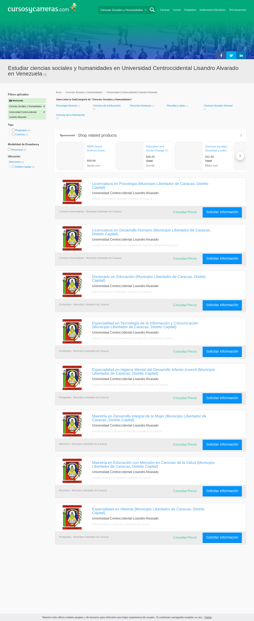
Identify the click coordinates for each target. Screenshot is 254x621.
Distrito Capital (23, 166)
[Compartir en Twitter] (231, 55)
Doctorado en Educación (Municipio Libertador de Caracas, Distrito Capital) (149, 278)
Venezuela (15, 162)
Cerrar (208, 617)
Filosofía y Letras (176, 105)
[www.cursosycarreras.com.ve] (42, 9)
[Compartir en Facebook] (221, 55)
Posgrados (190, 10)
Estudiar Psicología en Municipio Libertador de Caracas (122, 198)
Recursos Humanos (141, 105)
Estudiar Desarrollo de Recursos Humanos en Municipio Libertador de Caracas (135, 245)
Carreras (164, 10)
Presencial (17, 149)
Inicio (59, 92)
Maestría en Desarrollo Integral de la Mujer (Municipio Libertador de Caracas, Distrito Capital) (149, 418)
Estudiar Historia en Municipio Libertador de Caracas (120, 524)
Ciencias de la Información (70, 115)
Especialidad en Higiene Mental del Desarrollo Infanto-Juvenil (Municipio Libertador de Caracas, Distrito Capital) (153, 371)
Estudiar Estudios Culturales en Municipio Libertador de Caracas (127, 431)
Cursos (177, 10)
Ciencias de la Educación (107, 105)
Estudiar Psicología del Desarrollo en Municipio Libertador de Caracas (130, 384)
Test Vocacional (237, 10)
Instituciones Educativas (213, 10)
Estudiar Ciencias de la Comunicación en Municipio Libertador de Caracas (132, 338)
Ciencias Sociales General (218, 105)
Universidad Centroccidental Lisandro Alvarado (131, 92)
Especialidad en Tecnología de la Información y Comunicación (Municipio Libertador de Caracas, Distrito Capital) (145, 325)
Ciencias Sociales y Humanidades (84, 92)
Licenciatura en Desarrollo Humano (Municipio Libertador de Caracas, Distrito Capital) (151, 232)
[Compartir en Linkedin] (241, 55)
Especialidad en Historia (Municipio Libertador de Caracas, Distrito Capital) (148, 511)
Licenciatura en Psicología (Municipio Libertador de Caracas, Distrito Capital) (150, 185)
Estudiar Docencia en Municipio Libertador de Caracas (121, 291)
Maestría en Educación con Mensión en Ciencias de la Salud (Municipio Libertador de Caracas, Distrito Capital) (153, 464)
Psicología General (66, 105)
